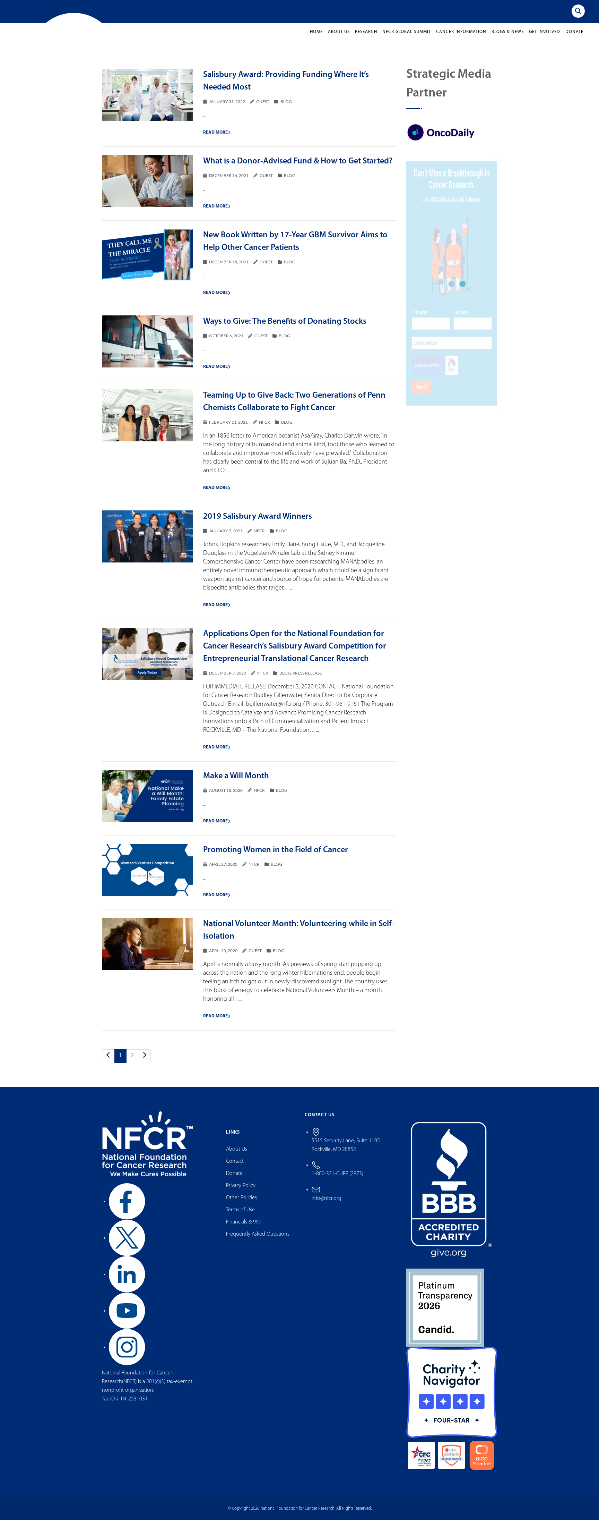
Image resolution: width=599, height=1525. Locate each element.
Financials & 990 (243, 1227)
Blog (286, 107)
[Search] (578, 11)
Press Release (307, 678)
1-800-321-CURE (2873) (337, 1179)
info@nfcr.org (326, 1204)
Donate (574, 37)
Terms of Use (240, 1215)
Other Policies (241, 1203)
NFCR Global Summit (406, 37)
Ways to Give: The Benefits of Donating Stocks (284, 327)
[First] (108, 1062)
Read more (215, 138)
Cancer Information (461, 37)
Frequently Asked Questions (257, 1239)
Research (366, 37)
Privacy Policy (240, 1191)
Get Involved (544, 37)
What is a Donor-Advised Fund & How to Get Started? (297, 167)
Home (316, 37)
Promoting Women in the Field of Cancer (275, 856)
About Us (339, 37)
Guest (262, 107)
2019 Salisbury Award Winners (257, 522)
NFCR (264, 427)
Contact (235, 1166)
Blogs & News (508, 37)
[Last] (144, 1062)
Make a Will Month (236, 782)
